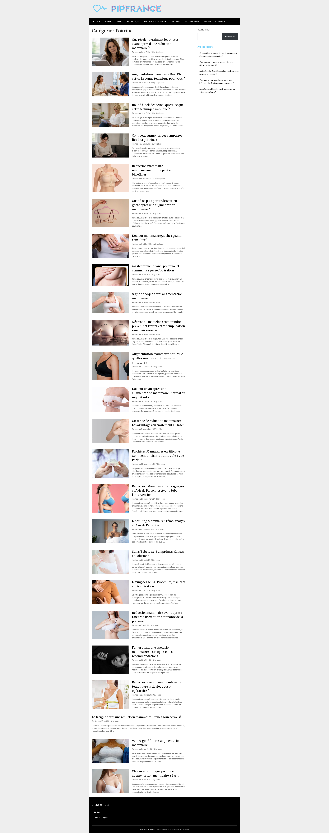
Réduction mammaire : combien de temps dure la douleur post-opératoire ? (156, 686)
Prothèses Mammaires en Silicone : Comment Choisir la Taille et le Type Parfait (158, 456)
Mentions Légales (101, 817)
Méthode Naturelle (155, 21)
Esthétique (133, 21)
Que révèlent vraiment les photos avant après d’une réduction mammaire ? (155, 44)
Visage (207, 21)
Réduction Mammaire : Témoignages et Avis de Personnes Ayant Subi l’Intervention (158, 491)
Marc (159, 213)
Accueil (96, 21)
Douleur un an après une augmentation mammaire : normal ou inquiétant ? (158, 393)
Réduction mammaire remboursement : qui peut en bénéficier (152, 170)
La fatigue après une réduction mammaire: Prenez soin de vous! (136, 717)
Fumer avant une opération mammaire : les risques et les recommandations (152, 652)
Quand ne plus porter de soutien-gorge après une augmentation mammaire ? (155, 205)
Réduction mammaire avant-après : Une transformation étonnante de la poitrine (157, 617)
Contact (220, 21)
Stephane (160, 52)
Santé (108, 21)
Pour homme (192, 21)
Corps (119, 21)
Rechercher (204, 30)
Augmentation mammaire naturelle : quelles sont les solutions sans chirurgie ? (158, 358)
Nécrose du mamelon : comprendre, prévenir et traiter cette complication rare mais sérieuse (158, 326)
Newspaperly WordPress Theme (175, 829)
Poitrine (176, 21)
